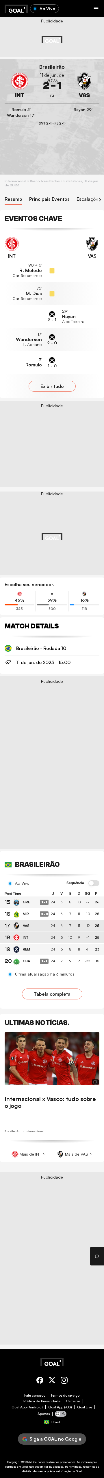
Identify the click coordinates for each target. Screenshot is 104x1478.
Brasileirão (52, 67)
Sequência (75, 883)
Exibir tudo (52, 386)
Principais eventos (49, 199)
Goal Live (84, 1407)
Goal (34, 1462)
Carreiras (73, 1401)
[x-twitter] (52, 1381)
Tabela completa (52, 994)
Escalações (89, 199)
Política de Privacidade (41, 1401)
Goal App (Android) (27, 1407)
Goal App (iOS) (60, 1407)
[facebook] (39, 1381)
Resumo (13, 199)
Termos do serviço (65, 1395)
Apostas (44, 1414)
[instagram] (64, 1381)
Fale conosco (34, 1395)
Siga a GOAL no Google (55, 1439)
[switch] (93, 883)
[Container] (20, 85)
